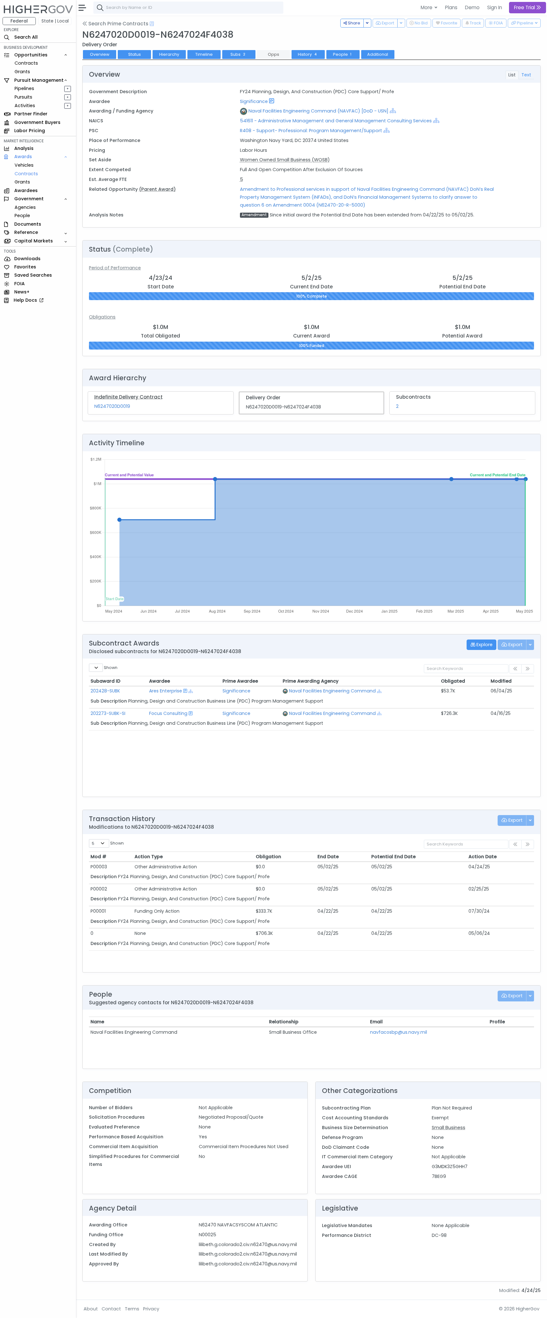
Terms (132, 1309)
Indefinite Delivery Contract (128, 397)
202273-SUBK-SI (108, 713)
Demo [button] (472, 7)
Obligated (453, 681)
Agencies (25, 207)
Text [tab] (526, 75)
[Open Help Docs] (152, 24)
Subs (237, 54)
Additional (377, 54)
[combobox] (188, 8)
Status (134, 54)
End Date (328, 856)
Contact (111, 1309)
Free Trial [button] (525, 7)
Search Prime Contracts (117, 23)
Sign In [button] (494, 7)
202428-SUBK (105, 691)
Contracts (26, 63)
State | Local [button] (55, 21)
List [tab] (512, 75)
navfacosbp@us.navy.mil (398, 1032)
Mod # (98, 856)
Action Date (482, 856)
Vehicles (24, 165)
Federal (19, 21)
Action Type (149, 856)
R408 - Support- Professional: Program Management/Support (311, 130)
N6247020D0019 (112, 406)
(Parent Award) (157, 189)
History (307, 54)
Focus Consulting (168, 713)
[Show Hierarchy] (393, 110)
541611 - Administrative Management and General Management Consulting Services (336, 121)
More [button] (427, 7)
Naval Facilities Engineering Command (332, 691)
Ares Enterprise (165, 691)
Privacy (151, 1309)
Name (97, 1022)
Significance (254, 101)
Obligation (268, 856)
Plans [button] (451, 7)
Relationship (284, 1022)
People (22, 215)
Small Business (448, 1127)
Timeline (204, 54)
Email (376, 1022)
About (91, 1309)
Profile (497, 1022)
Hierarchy (169, 54)
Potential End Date (393, 856)
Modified (501, 681)
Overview (100, 54)
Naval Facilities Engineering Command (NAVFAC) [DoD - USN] (318, 111)
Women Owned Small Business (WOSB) (285, 160)
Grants (22, 71)
